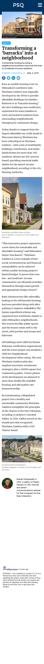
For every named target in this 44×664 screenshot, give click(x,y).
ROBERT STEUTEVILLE (13, 73)
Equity (6, 43)
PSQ (18, 5)
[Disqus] (22, 532)
